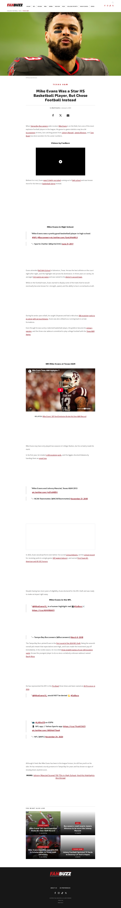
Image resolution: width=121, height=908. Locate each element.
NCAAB (40, 6)
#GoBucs (78, 606)
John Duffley (44, 833)
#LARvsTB (40, 722)
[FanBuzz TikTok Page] (110, 6)
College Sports (72, 6)
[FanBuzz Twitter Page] (113, 6)
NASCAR (57, 6)
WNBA (51, 6)
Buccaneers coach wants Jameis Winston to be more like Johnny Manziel (78, 828)
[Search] (112, 2)
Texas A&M (26, 11)
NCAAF (28, 6)
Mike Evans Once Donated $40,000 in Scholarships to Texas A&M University (43, 852)
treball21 (78, 833)
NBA (45, 6)
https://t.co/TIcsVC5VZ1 (74, 726)
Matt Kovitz (56, 108)
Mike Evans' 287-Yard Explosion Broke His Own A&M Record (64, 416)
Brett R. (79, 857)
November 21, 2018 (79, 498)
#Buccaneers (43, 237)
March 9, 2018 (77, 637)
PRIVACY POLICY (60, 902)
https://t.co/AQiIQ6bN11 (43, 610)
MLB (63, 6)
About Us (54, 888)
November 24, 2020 (54, 736)
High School (84, 6)
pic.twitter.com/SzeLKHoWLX (64, 237)
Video (92, 6)
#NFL (34, 237)
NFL (34, 6)
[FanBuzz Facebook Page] (105, 6)
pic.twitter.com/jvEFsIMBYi (45, 492)
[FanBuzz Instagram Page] (107, 6)
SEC (20, 11)
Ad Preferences (65, 888)
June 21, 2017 (67, 244)
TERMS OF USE (60, 900)
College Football (12, 11)
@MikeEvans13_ (39, 606)
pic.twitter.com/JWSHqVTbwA (46, 730)
